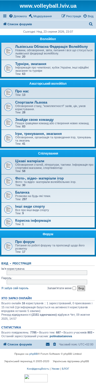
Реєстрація (22, 263)
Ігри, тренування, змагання (38, 134)
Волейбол (48, 39)
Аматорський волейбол (48, 83)
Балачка (22, 192)
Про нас (22, 91)
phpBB (33, 353)
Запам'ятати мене (60, 288)
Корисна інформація (33, 221)
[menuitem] (18, 16)
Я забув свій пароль (15, 288)
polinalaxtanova (61, 336)
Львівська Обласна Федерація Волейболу (51, 47)
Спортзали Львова (31, 102)
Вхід (4, 263)
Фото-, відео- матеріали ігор (39, 178)
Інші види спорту (30, 206)
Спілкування (48, 153)
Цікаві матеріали (29, 161)
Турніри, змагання (30, 64)
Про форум (25, 242)
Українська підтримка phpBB (71, 361)
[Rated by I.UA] (36, 378)
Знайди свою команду (34, 120)
